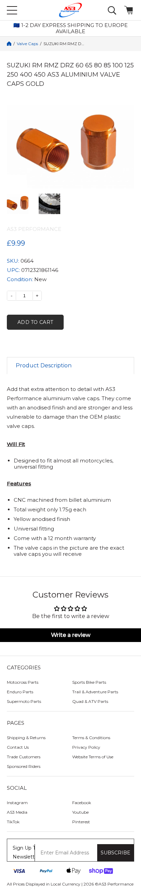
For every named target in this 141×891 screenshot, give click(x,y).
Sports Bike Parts (89, 682)
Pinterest (81, 821)
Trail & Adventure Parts (95, 691)
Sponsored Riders (23, 766)
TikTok (13, 821)
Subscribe (115, 853)
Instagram (17, 802)
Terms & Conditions (91, 737)
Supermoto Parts (24, 701)
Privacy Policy (86, 747)
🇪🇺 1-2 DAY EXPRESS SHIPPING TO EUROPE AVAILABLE (70, 28)
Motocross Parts (22, 682)
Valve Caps (27, 43)
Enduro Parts (20, 691)
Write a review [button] (70, 635)
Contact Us (18, 747)
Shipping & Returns (26, 737)
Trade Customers (23, 756)
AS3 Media (17, 812)
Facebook (81, 802)
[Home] (9, 43)
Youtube (80, 812)
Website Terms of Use (92, 756)
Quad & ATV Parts (90, 701)
